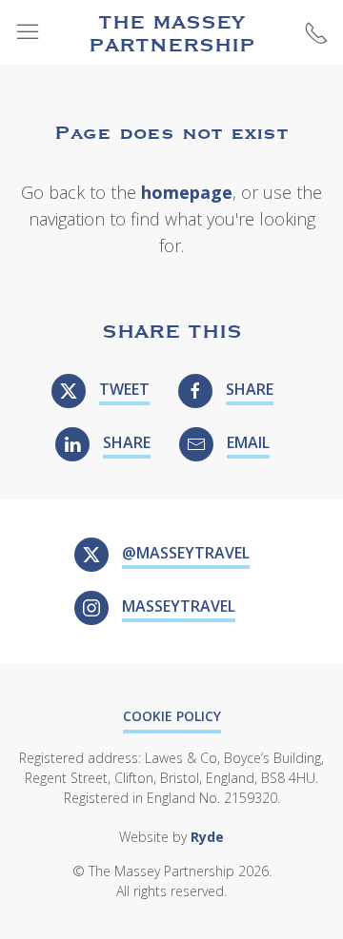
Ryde (207, 837)
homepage (186, 192)
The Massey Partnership (172, 32)
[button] (27, 32)
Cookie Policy (172, 716)
